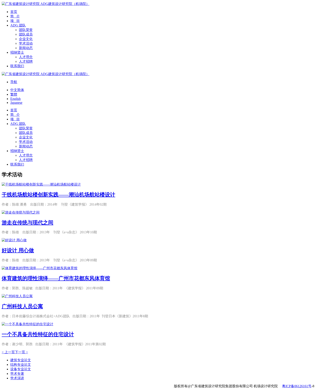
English (15, 99)
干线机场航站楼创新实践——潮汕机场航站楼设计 (58, 194)
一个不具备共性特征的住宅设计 (38, 334)
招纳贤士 (17, 52)
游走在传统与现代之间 (27, 222)
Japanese (16, 102)
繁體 (13, 94)
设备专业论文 (20, 369)
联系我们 (17, 66)
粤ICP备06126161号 (296, 386)
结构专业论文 (20, 364)
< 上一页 (8, 352)
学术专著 (17, 373)
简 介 (15, 16)
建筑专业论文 (20, 360)
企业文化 (26, 39)
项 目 (15, 21)
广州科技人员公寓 (22, 306)
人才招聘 (26, 61)
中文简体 (17, 90)
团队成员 (26, 34)
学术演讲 (17, 378)
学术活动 (26, 43)
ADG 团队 (18, 25)
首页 (13, 12)
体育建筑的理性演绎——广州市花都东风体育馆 (56, 278)
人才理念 (26, 57)
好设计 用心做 (18, 250)
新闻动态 (26, 48)
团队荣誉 (26, 30)
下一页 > (21, 352)
